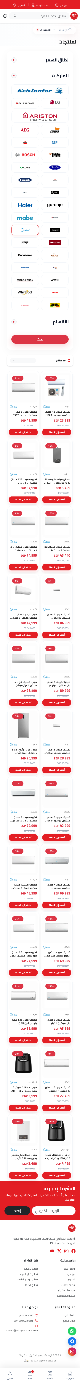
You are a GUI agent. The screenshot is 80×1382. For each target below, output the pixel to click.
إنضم (17, 1210)
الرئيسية (63, 29)
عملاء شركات (42, 5)
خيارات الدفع (69, 1320)
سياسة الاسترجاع (67, 1290)
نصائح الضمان (31, 1284)
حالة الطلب (70, 1315)
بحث (40, 339)
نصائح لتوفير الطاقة (27, 1279)
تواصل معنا (70, 1268)
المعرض (21, 5)
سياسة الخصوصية (66, 1295)
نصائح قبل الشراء (29, 1274)
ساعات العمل (68, 1284)
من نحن (63, 5)
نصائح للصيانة (31, 1268)
